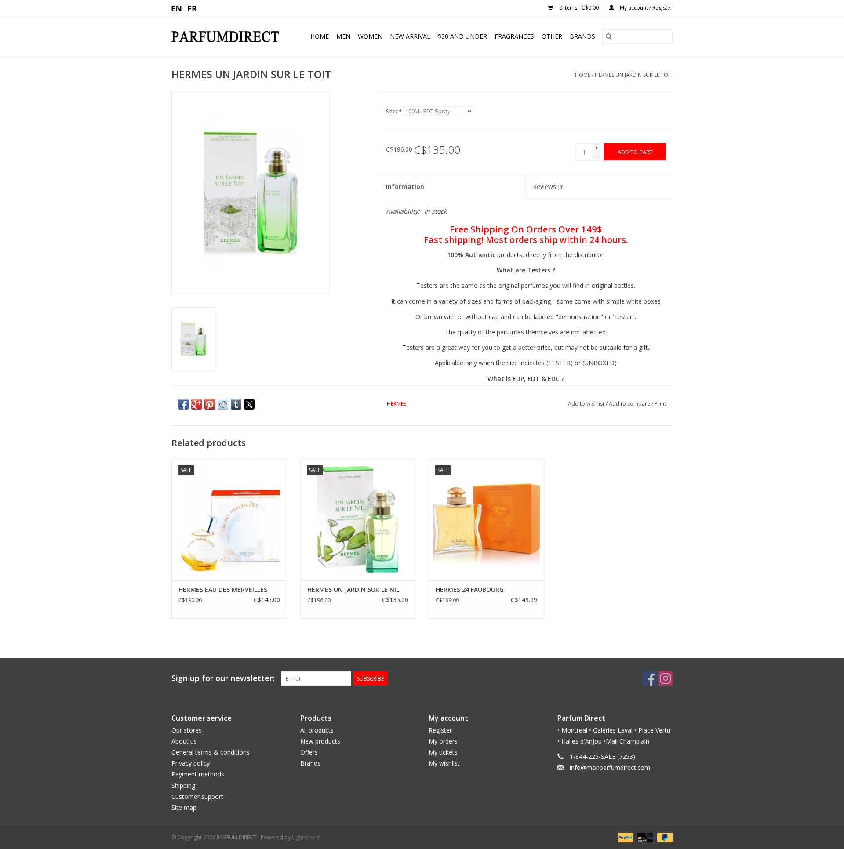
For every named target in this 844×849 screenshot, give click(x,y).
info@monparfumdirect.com (610, 767)
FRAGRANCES (514, 36)
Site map (183, 807)
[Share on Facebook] (183, 404)
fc (192, 7)
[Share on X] (249, 404)
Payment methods (197, 774)
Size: (393, 111)
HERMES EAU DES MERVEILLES (222, 589)
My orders (443, 741)
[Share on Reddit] (223, 404)
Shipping (183, 785)
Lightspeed (306, 837)
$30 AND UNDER (462, 36)
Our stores (186, 730)
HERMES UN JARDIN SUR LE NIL (353, 589)
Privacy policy (190, 763)
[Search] (608, 36)
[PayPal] (624, 837)
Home (319, 36)
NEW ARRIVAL (410, 36)
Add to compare (630, 403)
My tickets (443, 752)
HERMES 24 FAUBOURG (470, 589)
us (176, 7)
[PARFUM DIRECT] (228, 36)
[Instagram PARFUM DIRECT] (665, 678)
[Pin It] (209, 404)
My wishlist (444, 763)
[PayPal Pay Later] (663, 837)
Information (405, 186)
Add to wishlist (587, 403)
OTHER (552, 36)
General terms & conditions (210, 752)
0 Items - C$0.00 (579, 7)
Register (440, 730)
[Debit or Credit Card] (644, 837)
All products (317, 730)
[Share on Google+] (196, 404)
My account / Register (645, 7)
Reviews (548, 186)
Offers (309, 752)
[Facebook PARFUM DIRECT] (650, 678)
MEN (343, 36)
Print (660, 403)
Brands (582, 36)
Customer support (197, 796)
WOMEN (370, 36)
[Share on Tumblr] (236, 404)
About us (184, 741)
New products (320, 741)
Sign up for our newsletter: (222, 678)
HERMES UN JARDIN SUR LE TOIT (634, 75)
